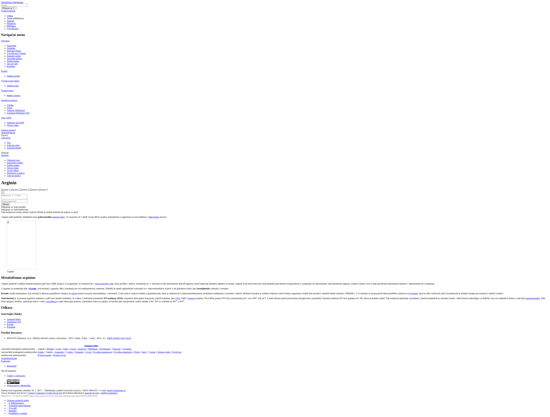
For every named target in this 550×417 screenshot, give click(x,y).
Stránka (4, 133)
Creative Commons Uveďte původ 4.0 (44, 393)
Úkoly (10, 108)
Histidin (50, 349)
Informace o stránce (16, 173)
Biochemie (12, 366)
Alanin (41, 352)
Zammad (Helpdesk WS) (18, 113)
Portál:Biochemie (9, 358)
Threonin (116, 349)
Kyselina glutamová (123, 352)
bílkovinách (154, 217)
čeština (10, 16)
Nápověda (11, 46)
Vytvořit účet (12, 28)
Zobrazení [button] (5, 138)
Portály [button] (4, 71)
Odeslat (5, 204)
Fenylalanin (105, 349)
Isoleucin (82, 349)
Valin (65, 349)
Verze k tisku (13, 125)
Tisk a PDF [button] (6, 118)
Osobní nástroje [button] (8, 11)
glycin (74, 293)
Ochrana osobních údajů (18, 400)
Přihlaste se (7, 8)
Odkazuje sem (13, 160)
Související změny (15, 163)
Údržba (10, 105)
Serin (144, 352)
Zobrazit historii (14, 148)
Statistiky (13, 411)
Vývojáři (13, 408)
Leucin (73, 349)
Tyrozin (151, 352)
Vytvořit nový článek (16, 53)
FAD (177, 298)
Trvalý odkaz (13, 170)
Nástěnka (11, 48)
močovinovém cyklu (104, 283)
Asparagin (59, 352)
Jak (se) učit (12, 64)
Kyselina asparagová (102, 352)
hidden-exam (13, 86)
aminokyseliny (58, 217)
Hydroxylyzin (59, 355)
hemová (192, 298)
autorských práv (92, 393)
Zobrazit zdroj (13, 145)
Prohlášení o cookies (18, 413)
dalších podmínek (109, 393)
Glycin (88, 352)
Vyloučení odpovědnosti (20, 405)
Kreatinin (11, 327)
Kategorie (5, 361)
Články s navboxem (16, 375)
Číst (8, 143)
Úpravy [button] (4, 135)
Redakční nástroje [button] (9, 100)
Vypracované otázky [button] (10, 81)
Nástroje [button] (5, 153)
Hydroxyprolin (44, 355)
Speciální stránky (14, 58)
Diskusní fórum (14, 51)
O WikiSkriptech (16, 403)
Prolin (137, 352)
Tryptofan (126, 349)
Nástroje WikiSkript (16, 110)
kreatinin (414, 293)
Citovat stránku (14, 175)
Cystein (69, 352)
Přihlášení (11, 26)
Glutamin (79, 352)
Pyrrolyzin (176, 352)
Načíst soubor (13, 61)
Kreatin (10, 324)
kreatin (32, 288)
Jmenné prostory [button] (8, 130)
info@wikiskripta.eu (116, 390)
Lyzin (58, 349)
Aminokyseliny (14, 319)
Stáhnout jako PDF (15, 122)
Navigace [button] (5, 41)
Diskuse (10, 21)
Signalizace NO (14, 322)
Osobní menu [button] (7, 90)
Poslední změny (14, 56)
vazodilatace (51, 301)
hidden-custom (13, 95)
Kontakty (11, 66)
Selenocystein (163, 352)
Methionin (93, 349)
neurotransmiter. (533, 298)
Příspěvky (11, 23)
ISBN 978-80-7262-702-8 (119, 338)
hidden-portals (13, 76)
